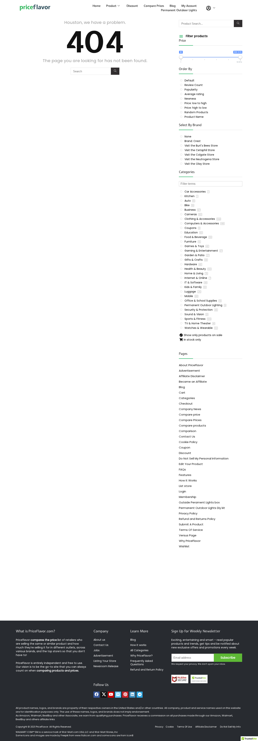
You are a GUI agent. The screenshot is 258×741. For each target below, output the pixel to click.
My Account (189, 6)
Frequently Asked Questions (141, 662)
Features (185, 475)
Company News (190, 409)
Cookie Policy (188, 442)
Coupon (184, 447)
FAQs (182, 469)
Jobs (96, 650)
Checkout (186, 404)
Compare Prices (154, 6)
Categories (187, 398)
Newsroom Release (105, 666)
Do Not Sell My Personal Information (204, 458)
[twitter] (104, 695)
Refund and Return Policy (146, 670)
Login (182, 491)
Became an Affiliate (193, 382)
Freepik (64, 735)
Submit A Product (191, 524)
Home (96, 6)
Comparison (187, 431)
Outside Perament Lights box (199, 502)
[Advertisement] (129, 590)
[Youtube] (111, 695)
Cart (182, 393)
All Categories (139, 650)
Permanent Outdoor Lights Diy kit (202, 508)
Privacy (159, 726)
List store (185, 486)
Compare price (189, 415)
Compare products (192, 425)
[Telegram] (140, 695)
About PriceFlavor (191, 365)
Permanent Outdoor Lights (179, 10)
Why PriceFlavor (190, 541)
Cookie (170, 726)
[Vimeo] (118, 695)
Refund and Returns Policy (197, 519)
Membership (187, 497)
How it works (138, 645)
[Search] (115, 71)
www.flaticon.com (85, 735)
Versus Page (187, 535)
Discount (132, 6)
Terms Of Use (184, 726)
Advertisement (189, 371)
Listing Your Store (105, 661)
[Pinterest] (125, 695)
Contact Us (187, 436)
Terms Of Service (191, 530)
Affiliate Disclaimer (192, 376)
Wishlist (184, 546)
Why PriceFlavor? (141, 656)
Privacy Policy (188, 513)
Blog (173, 6)
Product (111, 6)
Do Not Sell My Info (230, 726)
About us (99, 640)
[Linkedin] (132, 695)
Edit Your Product (191, 464)
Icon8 (130, 735)
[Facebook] (96, 695)
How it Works (188, 480)
